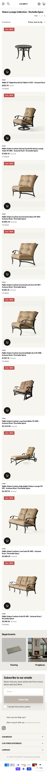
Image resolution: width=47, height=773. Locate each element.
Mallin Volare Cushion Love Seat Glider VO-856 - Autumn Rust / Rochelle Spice (20, 422)
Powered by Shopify (31, 757)
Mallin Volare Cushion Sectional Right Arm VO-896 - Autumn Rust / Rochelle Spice (22, 354)
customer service (32, 722)
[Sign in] (39, 3)
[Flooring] (14, 650)
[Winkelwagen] (43, 3)
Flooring (14, 665)
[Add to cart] (7, 72)
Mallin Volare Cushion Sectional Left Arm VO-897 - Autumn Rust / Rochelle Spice (21, 286)
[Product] (23, 51)
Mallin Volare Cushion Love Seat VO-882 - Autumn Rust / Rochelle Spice (21, 552)
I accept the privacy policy (19, 706)
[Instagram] (4, 728)
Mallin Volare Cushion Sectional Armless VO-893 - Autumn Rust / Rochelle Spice (21, 218)
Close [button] (23, 736)
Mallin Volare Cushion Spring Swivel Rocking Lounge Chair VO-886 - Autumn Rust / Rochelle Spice (22, 149)
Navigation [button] (3, 3)
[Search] (8, 3)
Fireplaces (40, 665)
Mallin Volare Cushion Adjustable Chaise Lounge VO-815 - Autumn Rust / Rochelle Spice (22, 487)
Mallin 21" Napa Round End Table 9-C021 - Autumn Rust (23, 82)
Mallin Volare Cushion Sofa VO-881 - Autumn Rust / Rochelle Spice (22, 617)
